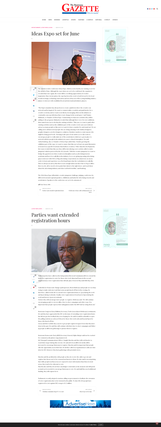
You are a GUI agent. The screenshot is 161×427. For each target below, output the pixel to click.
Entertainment (35, 27)
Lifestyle (65, 20)
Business (57, 20)
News (50, 20)
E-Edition (90, 20)
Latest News (44, 27)
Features (81, 20)
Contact (107, 20)
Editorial (98, 20)
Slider (50, 27)
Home (44, 20)
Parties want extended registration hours (55, 217)
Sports (73, 20)
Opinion (115, 20)
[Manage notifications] (157, 423)
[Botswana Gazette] (80, 9)
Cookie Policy (93, 424)
